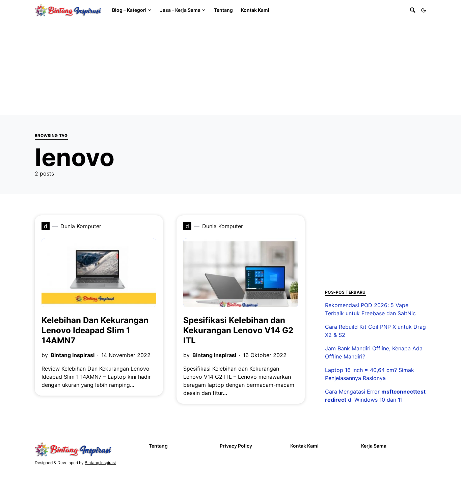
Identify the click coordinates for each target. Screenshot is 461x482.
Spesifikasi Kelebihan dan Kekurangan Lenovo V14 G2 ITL (238, 330)
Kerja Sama (373, 446)
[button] (423, 10)
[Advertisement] (202, 67)
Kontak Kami (304, 446)
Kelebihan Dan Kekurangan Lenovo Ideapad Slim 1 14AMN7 (95, 330)
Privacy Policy (236, 446)
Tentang (158, 446)
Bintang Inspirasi (72, 355)
